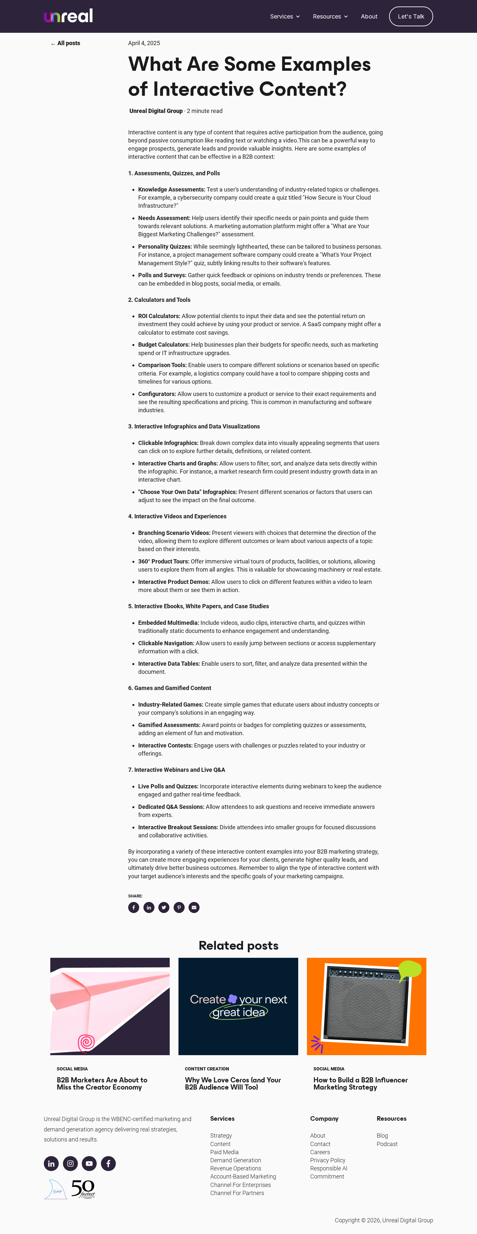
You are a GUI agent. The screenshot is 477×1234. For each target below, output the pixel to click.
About (369, 16)
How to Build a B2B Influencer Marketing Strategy (360, 1083)
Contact (320, 1144)
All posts (68, 43)
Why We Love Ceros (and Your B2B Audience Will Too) (233, 1083)
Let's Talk (411, 16)
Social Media (72, 1069)
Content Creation (207, 1069)
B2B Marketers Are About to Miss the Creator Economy (102, 1083)
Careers (320, 1152)
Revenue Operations (235, 1168)
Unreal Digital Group (156, 110)
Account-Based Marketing (243, 1176)
